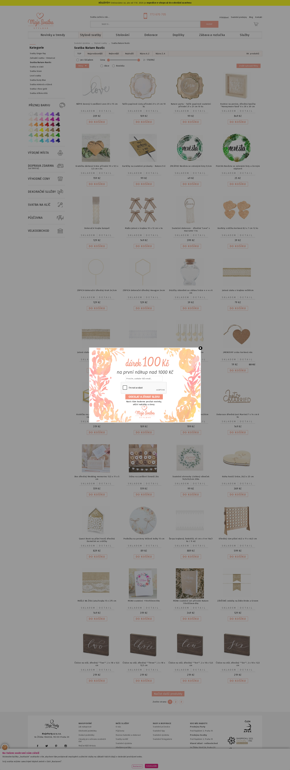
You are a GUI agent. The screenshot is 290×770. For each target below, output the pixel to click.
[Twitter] (46, 746)
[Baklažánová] (57, 119)
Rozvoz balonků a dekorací (128, 735)
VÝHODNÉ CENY (39, 178)
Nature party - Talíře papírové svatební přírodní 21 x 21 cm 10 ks (191, 105)
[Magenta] (52, 119)
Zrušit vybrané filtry (248, 66)
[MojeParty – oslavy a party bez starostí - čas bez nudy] (41, 21)
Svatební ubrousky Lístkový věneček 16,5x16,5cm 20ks (190, 477)
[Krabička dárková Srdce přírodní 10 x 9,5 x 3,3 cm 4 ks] (97, 161)
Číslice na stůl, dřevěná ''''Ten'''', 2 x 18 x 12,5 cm (191, 664)
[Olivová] (41, 135)
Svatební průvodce (161, 727)
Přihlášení (224, 17)
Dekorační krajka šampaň (97, 228)
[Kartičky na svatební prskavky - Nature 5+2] (144, 161)
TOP (79, 53)
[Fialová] (47, 114)
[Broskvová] (30, 124)
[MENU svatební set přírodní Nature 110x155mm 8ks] (191, 598)
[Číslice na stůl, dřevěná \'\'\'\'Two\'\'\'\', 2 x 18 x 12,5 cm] (97, 658)
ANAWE (173, 768)
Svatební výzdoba (124, 743)
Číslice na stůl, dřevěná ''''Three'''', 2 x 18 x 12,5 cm (144, 664)
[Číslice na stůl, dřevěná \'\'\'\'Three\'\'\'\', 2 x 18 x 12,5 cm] (144, 658)
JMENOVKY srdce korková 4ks (238, 352)
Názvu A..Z (144, 53)
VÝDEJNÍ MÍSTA (38, 152)
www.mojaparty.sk (82, 763)
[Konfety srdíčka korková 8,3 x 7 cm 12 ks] (238, 223)
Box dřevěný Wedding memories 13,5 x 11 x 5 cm (96, 477)
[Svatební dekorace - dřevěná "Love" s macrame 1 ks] (191, 223)
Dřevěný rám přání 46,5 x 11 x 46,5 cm (238, 538)
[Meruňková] (36, 124)
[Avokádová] (47, 135)
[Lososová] (30, 119)
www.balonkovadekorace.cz (171, 763)
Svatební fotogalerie (162, 739)
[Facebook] (37, 746)
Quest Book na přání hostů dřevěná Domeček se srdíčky (97, 540)
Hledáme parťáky (123, 747)
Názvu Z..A (160, 53)
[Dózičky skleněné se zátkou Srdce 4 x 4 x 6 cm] (191, 285)
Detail (105, 111)
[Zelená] (57, 135)
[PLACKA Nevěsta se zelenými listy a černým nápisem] (238, 161)
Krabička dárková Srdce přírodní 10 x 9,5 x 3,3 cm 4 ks (97, 167)
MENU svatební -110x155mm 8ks (144, 600)
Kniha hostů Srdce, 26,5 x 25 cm (238, 476)
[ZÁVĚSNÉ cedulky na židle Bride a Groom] (238, 596)
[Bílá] (30, 114)
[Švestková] (52, 114)
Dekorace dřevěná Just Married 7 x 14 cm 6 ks (237, 415)
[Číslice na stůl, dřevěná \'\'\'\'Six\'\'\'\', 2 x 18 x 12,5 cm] (238, 658)
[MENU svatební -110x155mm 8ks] (144, 598)
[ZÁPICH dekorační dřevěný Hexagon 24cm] (144, 285)
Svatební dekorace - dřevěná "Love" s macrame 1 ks (191, 229)
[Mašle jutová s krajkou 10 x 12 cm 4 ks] (144, 223)
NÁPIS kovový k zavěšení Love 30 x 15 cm (97, 104)
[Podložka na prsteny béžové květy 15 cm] (144, 534)
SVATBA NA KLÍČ (39, 204)
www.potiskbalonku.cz (203, 763)
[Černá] (57, 124)
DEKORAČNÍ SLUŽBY (42, 191)
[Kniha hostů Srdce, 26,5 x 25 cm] (238, 471)
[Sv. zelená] (52, 135)
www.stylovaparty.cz (232, 763)
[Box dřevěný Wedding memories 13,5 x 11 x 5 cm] (97, 471)
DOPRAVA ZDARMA (41, 166)
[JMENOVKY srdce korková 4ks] (238, 347)
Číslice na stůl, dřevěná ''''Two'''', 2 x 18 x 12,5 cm (96, 664)
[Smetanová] (30, 130)
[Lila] (41, 114)
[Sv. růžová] (36, 119)
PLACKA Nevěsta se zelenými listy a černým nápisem (238, 167)
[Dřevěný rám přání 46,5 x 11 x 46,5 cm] (238, 535)
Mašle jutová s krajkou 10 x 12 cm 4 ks (144, 228)
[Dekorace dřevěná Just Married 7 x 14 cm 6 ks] (238, 409)
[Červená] (47, 124)
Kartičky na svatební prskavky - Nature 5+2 (143, 166)
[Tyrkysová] (41, 140)
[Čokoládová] (57, 130)
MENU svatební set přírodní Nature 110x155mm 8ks (190, 602)
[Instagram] (65, 746)
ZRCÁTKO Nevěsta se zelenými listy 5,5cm (191, 166)
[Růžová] (41, 119)
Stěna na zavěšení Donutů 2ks (144, 476)
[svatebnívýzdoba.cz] (52, 724)
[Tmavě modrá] (57, 140)
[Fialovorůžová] (57, 114)
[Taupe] (36, 130)
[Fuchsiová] (47, 119)
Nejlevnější (114, 53)
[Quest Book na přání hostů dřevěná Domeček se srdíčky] (97, 534)
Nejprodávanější (95, 53)
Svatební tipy (159, 731)
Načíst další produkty (168, 693)
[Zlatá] (47, 130)
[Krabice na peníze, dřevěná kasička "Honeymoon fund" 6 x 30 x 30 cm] (238, 99)
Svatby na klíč (122, 739)
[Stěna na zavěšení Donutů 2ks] (144, 471)
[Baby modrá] (30, 140)
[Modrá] (52, 140)
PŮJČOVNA (35, 217)
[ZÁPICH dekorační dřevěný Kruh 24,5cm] (97, 285)
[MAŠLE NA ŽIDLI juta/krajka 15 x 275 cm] (97, 596)
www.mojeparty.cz (57, 763)
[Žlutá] (41, 130)
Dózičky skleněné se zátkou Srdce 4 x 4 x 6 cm (191, 291)
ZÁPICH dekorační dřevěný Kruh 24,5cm (97, 290)
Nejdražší (129, 53)
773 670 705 (158, 14)
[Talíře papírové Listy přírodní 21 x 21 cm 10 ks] (144, 99)
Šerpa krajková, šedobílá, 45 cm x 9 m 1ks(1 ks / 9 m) (191, 540)
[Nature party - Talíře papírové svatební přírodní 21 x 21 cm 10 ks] (191, 99)
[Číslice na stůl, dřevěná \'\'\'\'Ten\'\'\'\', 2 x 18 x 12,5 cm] (191, 658)
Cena (102, 60)
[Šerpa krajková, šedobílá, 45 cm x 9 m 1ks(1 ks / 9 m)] (191, 534)
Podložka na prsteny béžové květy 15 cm (143, 538)
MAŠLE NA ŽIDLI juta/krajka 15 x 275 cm (96, 600)
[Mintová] (36, 140)
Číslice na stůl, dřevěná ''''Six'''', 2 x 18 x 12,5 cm (238, 664)
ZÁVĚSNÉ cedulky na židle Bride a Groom (237, 600)
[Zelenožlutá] (36, 135)
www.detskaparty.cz (140, 763)
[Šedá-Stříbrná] (36, 114)
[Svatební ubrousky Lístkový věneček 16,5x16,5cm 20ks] (191, 470)
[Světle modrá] (47, 140)
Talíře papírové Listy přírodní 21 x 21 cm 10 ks (144, 105)
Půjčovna (120, 731)
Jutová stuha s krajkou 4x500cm (237, 290)
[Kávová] (52, 130)
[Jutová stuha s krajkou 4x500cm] (238, 285)
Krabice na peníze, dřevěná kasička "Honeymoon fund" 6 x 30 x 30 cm (238, 105)
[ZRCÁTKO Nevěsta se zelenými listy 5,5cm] (191, 161)
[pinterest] (56, 746)
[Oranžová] (41, 124)
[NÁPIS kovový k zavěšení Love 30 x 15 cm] (97, 99)
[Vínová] (52, 124)
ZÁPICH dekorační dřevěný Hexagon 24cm (144, 290)
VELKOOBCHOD (38, 230)
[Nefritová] (30, 135)
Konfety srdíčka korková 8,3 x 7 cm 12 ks (238, 228)
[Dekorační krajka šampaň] (97, 223)
